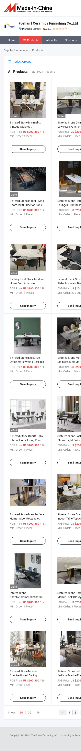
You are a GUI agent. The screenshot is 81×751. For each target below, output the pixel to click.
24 (21, 712)
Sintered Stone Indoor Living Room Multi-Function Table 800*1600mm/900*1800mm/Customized (35, 205)
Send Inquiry (28, 149)
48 (38, 712)
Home (11, 40)
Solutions (71, 40)
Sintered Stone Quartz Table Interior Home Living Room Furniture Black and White (27, 440)
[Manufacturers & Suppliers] (28, 7)
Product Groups (21, 61)
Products (32, 40)
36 (29, 712)
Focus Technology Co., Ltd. (49, 735)
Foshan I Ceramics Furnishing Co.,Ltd (48, 23)
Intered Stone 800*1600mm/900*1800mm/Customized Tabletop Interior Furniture (35, 597)
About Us (51, 40)
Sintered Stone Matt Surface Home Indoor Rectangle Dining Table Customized (27, 518)
